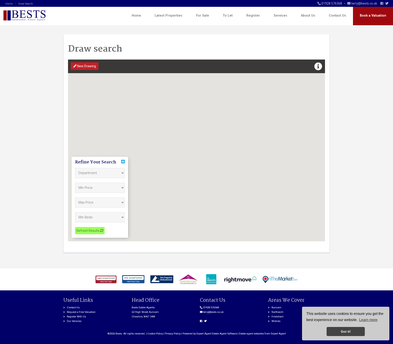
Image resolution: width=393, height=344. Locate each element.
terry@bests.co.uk (213, 312)
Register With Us (76, 316)
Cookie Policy (155, 333)
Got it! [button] (346, 331)
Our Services (74, 321)
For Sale (202, 15)
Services (280, 15)
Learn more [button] (368, 320)
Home (136, 15)
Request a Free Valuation (81, 312)
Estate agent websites (251, 333)
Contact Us (337, 15)
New (86, 66)
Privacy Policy (173, 333)
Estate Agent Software (224, 333)
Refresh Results (88, 230)
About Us (308, 15)
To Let (228, 15)
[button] (318, 66)
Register (253, 15)
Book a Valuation (373, 15)
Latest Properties (168, 15)
